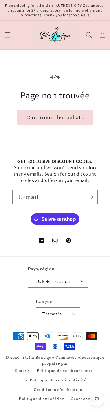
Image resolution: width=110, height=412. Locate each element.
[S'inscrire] (90, 197)
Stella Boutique (38, 357)
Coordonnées (84, 398)
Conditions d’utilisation (58, 389)
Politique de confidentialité (58, 380)
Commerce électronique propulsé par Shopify (60, 364)
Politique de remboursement (66, 370)
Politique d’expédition (41, 398)
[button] (7, 35)
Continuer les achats (55, 117)
